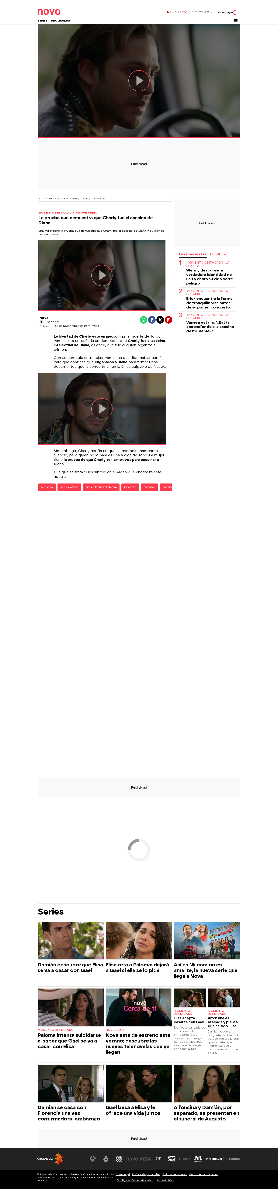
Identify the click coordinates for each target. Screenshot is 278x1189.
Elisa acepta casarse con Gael (189, 1020)
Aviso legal (123, 1174)
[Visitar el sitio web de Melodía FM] (198, 1159)
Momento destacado (56, 1030)
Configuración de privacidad (135, 1180)
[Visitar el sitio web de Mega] (145, 1159)
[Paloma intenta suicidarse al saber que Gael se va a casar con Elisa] (71, 1008)
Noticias (47, 487)
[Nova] (61, 12)
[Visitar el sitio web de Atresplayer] (216, 1159)
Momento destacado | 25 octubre (207, 316)
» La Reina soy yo (70, 198)
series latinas (69, 487)
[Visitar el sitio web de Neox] (119, 1159)
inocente (130, 487)
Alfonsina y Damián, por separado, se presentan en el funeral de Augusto (206, 1113)
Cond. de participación (203, 1174)
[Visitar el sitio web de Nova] (132, 1159)
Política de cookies (174, 1174)
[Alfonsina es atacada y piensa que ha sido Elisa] (224, 998)
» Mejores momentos (97, 198)
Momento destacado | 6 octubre (207, 292)
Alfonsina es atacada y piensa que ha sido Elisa (223, 1022)
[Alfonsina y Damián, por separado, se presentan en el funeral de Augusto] (207, 1084)
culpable (149, 487)
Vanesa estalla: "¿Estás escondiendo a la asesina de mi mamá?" (210, 326)
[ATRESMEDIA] (50, 1159)
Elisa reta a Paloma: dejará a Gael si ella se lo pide (137, 967)
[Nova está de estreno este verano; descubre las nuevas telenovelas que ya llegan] (139, 1008)
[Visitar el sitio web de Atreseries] (158, 1159)
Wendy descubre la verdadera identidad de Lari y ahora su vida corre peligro (209, 276)
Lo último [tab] (219, 254)
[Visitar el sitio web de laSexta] (106, 1159)
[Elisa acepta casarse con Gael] (190, 998)
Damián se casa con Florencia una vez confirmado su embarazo (69, 1113)
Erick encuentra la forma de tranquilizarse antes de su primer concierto (209, 302)
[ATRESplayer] (227, 12)
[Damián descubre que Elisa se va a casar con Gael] (71, 941)
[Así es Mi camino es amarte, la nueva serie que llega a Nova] (207, 941)
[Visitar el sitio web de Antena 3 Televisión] (92, 1159)
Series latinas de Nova (101, 487)
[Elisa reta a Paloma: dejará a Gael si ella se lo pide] (139, 941)
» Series (51, 198)
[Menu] (235, 20)
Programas (61, 20)
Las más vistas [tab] (193, 254)
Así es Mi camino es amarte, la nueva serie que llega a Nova (206, 970)
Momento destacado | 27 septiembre (207, 264)
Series (42, 20)
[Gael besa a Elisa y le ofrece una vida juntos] (139, 1084)
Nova (41, 198)
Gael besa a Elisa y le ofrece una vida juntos (133, 1110)
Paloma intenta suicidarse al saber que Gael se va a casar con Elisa (69, 1040)
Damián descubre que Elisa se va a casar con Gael (70, 967)
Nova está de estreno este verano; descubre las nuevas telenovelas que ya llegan (138, 1043)
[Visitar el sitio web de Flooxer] (234, 1159)
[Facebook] (41, 322)
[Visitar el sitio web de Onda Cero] (171, 1159)
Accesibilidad (165, 1180)
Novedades (115, 1030)
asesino (168, 487)
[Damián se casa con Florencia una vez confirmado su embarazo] (71, 1084)
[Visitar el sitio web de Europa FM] (184, 1159)
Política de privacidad (146, 1174)
